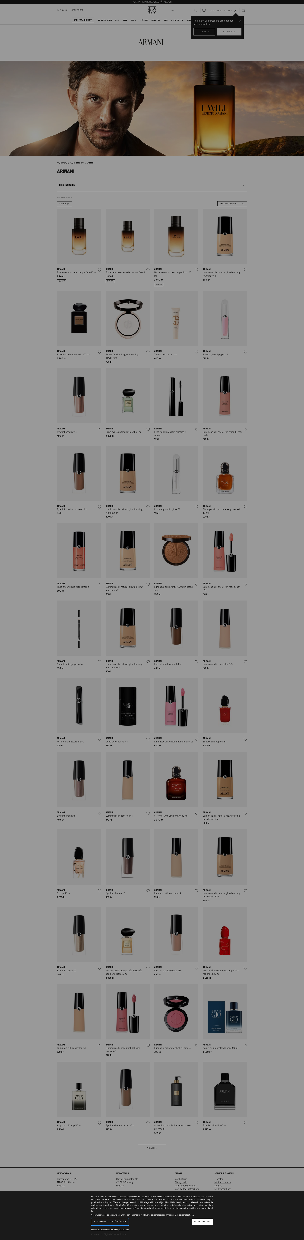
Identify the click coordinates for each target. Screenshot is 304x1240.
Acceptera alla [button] (202, 1222)
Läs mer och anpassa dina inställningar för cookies (110, 1229)
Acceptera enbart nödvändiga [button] (110, 1222)
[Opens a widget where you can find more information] (291, 1234)
